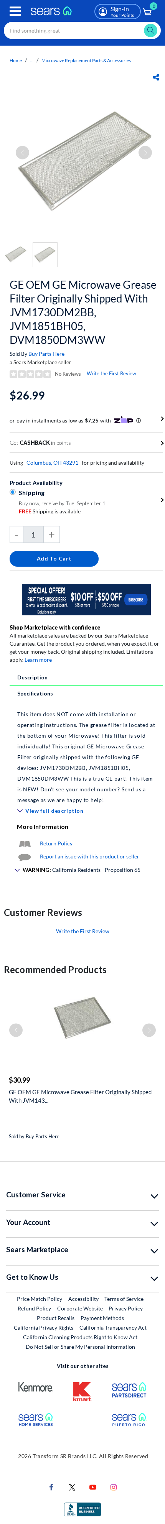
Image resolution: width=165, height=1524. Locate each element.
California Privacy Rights (43, 1327)
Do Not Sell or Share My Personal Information (80, 1346)
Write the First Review (111, 373)
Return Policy (56, 843)
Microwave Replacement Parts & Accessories (86, 60)
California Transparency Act (113, 1327)
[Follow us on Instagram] (113, 1486)
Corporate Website (80, 1308)
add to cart (54, 558)
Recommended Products (55, 969)
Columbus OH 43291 (52, 462)
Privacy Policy (126, 1308)
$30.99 (19, 1080)
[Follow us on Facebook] (51, 1486)
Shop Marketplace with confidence (55, 627)
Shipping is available (50, 511)
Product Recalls (55, 1318)
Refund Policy (34, 1308)
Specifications (35, 693)
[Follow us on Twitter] (72, 1486)
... (31, 60)
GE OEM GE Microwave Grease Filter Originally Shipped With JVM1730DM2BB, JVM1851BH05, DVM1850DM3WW (83, 312)
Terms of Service (124, 1298)
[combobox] (82, 30)
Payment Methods (102, 1318)
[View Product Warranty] (24, 843)
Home (16, 60)
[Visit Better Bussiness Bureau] (82, 1509)
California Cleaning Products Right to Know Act (80, 1337)
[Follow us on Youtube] (93, 1486)
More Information (42, 826)
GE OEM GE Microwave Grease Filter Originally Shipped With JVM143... (80, 1096)
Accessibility (83, 1298)
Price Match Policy (39, 1298)
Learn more (38, 659)
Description (32, 677)
